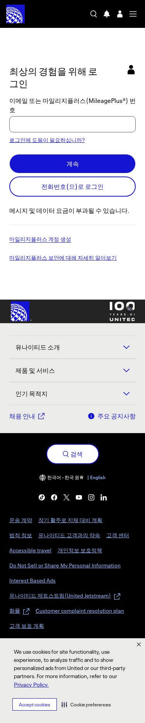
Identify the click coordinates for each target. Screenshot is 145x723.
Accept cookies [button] (34, 704)
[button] (86, 704)
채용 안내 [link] (22, 416)
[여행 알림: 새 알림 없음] (107, 14)
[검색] (93, 14)
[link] (42, 497)
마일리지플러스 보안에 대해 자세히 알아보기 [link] (63, 258)
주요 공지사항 (116, 416)
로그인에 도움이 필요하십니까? (47, 140)
